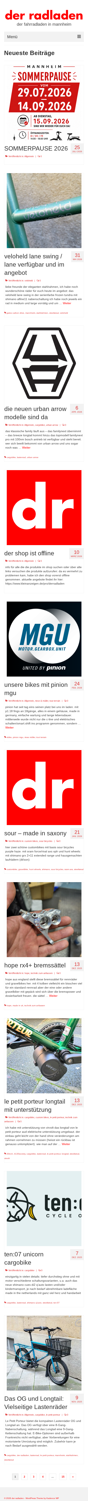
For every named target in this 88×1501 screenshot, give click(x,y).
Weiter (67, 303)
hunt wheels (35, 869)
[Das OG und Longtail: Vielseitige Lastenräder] (44, 1352)
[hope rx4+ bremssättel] (44, 919)
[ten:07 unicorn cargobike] (44, 1208)
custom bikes (31, 841)
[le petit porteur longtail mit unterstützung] (44, 1055)
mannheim (30, 313)
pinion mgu (18, 737)
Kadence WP (52, 1498)
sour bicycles (45, 841)
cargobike (40, 425)
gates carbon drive (15, 313)
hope (27, 973)
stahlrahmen (42, 313)
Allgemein (29, 156)
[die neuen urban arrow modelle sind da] (44, 363)
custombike (12, 869)
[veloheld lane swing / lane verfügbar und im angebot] (44, 210)
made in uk (18, 1005)
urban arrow (52, 425)
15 (63, 1476)
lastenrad (21, 457)
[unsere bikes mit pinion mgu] (44, 639)
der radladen (23, 1455)
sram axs (68, 869)
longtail (65, 1154)
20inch (10, 1154)
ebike (9, 737)
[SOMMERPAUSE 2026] (44, 102)
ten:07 (56, 1303)
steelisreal (54, 313)
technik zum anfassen (42, 973)
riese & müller (41, 701)
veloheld (29, 280)
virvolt (7, 1158)
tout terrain (55, 701)
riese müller (30, 737)
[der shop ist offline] (44, 507)
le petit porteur (57, 1117)
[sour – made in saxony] (44, 787)
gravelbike (23, 869)
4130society (19, 1154)
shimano (46, 869)
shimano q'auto (34, 1303)
